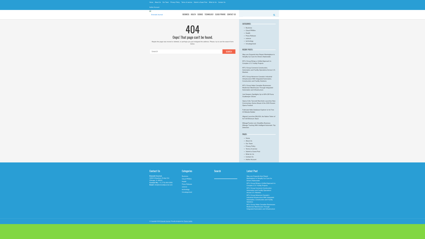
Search (229, 51)
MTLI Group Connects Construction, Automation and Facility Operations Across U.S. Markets (258, 70)
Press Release (251, 36)
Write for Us (213, 2)
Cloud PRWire (220, 14)
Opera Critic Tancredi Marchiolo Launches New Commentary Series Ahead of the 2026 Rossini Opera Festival (258, 103)
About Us (158, 2)
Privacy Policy (175, 2)
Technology (209, 14)
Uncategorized (251, 44)
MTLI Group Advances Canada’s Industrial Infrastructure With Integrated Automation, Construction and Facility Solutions (257, 79)
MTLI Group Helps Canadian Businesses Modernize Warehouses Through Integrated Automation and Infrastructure (257, 88)
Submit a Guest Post (200, 2)
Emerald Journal (165, 221)
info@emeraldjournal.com (164, 185)
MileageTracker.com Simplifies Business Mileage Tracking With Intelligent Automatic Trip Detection (258, 125)
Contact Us (221, 2)
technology (249, 41)
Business (186, 14)
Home (151, 2)
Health (193, 14)
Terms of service (186, 2)
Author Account (154, 7)
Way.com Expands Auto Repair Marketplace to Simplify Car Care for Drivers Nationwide (259, 178)
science (200, 14)
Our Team (165, 2)
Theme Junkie (188, 221)
